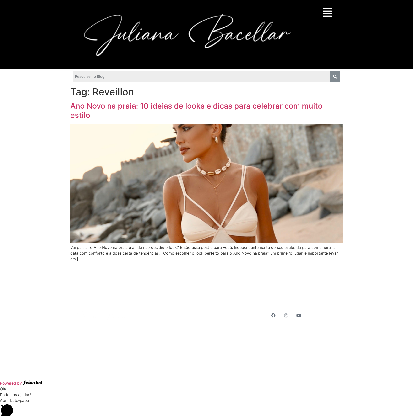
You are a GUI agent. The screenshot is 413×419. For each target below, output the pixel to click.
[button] (326, 12)
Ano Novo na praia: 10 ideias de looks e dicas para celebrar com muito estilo (196, 110)
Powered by (11, 383)
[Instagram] (286, 315)
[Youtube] (298, 315)
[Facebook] (273, 315)
